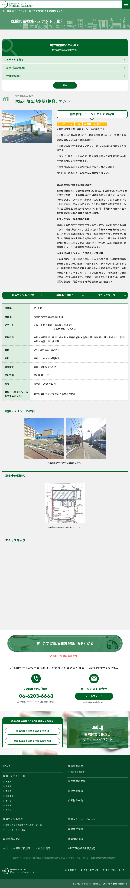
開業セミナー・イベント (81, 819)
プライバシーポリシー (81, 857)
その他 (9, 810)
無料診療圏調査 (78, 771)
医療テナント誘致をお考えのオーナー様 (24, 824)
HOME (6, 766)
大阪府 (9, 781)
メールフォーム (97, 696)
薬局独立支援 (75, 829)
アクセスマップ (112, 295)
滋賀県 (9, 805)
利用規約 (97, 857)
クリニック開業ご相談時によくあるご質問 (26, 848)
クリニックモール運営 (16, 829)
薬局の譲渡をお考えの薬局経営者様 (35, 741)
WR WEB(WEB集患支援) (81, 848)
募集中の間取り (70, 295)
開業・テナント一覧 (14, 776)
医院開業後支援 (76, 781)
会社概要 (70, 869)
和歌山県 (10, 795)
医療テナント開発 (13, 819)
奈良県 (9, 800)
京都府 (9, 791)
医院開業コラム (11, 838)
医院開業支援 (75, 766)
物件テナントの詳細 (27, 295)
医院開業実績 (75, 790)
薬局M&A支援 (75, 838)
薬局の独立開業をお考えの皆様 (36, 731)
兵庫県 (9, 786)
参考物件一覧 (75, 800)
